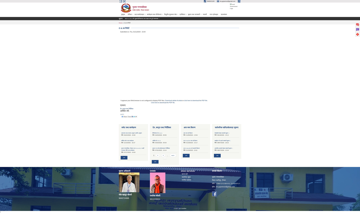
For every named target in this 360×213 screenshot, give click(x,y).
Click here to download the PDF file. (163, 102)
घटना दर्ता (185, 174)
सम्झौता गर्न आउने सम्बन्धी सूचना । (223, 140)
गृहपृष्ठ (123, 14)
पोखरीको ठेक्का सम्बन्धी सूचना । (222, 133)
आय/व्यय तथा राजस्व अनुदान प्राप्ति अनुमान (131, 133)
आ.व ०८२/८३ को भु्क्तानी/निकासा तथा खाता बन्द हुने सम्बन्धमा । (134, 18)
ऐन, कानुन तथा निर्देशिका (126, 109)
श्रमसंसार (224, 14)
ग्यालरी (205, 14)
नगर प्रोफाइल (214, 14)
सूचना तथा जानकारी (194, 14)
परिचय (130, 14)
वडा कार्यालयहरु (139, 14)
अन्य (124, 157)
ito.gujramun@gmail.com (225, 187)
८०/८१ (122, 114)
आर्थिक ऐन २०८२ (156, 140)
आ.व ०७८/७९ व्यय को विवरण (190, 140)
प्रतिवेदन (182, 14)
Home (120, 23)
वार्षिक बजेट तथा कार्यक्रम (127, 140)
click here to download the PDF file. (196, 100)
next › (173, 155)
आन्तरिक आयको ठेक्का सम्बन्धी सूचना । (224, 148)
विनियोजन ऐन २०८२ (157, 133)
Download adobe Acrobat (173, 100)
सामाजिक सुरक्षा (186, 177)
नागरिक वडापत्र (186, 180)
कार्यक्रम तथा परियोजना (154, 14)
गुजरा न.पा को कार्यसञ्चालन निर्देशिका (161, 148)
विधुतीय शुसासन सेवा (170, 14)
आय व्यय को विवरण (188, 133)
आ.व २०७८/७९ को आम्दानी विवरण (191, 148)
